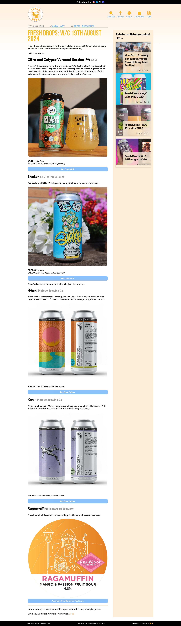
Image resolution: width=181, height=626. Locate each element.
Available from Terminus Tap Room (68, 601)
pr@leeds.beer (45, 623)
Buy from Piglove (67, 392)
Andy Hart (58, 26)
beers (77, 26)
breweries (88, 26)
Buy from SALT (67, 169)
